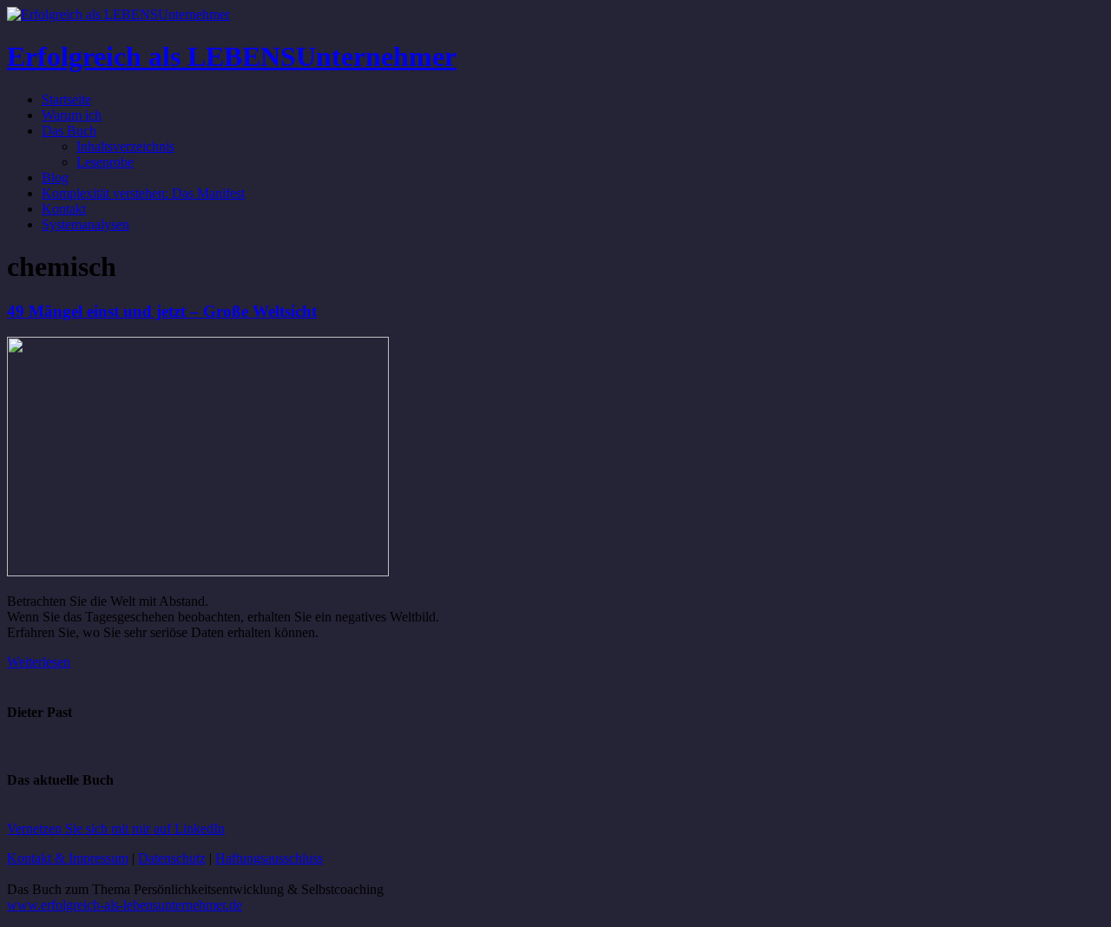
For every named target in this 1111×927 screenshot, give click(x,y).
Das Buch (69, 130)
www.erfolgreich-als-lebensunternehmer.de (124, 904)
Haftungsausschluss (269, 858)
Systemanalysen (85, 224)
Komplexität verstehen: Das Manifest (143, 193)
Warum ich (72, 115)
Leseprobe (105, 161)
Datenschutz (172, 858)
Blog (55, 177)
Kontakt (64, 208)
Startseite (66, 99)
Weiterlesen (38, 661)
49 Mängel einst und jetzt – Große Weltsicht (162, 311)
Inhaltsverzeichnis (125, 146)
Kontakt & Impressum (67, 858)
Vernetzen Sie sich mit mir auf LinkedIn (116, 828)
